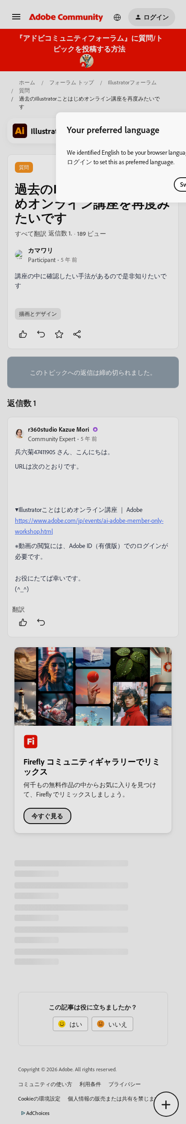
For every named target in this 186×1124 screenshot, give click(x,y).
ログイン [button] (79, 162)
